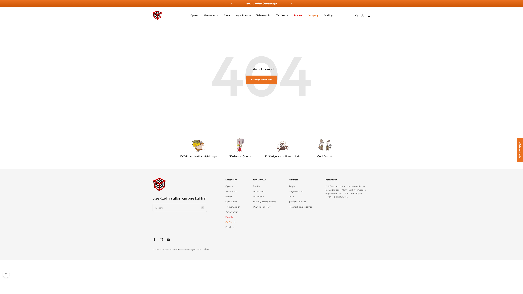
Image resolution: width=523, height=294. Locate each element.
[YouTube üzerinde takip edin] (168, 239)
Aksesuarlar (209, 15)
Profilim (256, 186)
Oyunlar (194, 15)
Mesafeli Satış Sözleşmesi (300, 206)
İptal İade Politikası (297, 201)
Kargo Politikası (296, 191)
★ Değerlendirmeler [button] (520, 150)
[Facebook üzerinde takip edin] (154, 239)
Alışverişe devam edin (261, 79)
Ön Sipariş (313, 15)
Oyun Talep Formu (261, 206)
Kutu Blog (327, 15)
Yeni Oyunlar (282, 15)
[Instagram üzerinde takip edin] (161, 239)
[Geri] (231, 3)
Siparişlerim (258, 191)
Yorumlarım (258, 196)
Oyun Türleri (242, 15)
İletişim (292, 186)
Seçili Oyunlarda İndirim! (264, 201)
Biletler (227, 15)
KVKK (292, 196)
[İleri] (291, 3)
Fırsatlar (298, 15)
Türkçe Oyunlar (263, 15)
